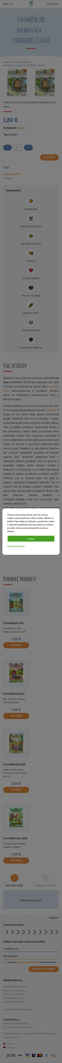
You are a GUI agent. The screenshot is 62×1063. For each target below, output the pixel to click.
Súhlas (31, 538)
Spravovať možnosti (16, 546)
